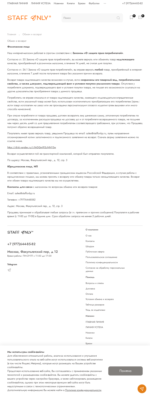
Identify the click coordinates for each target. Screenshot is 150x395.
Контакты (90, 241)
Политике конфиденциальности (83, 390)
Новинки (59, 3)
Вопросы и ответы (95, 283)
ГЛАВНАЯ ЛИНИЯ (17, 3)
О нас (89, 235)
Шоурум (90, 246)
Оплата (89, 294)
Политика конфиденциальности (102, 262)
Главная (11, 34)
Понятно (125, 370)
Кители (71, 3)
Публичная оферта (95, 251)
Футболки (94, 3)
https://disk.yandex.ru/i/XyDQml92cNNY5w (31, 147)
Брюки (81, 3)
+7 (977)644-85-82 (132, 3)
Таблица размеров (95, 304)
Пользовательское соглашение (101, 257)
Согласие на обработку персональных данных (105, 269)
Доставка (90, 288)
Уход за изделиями (95, 310)
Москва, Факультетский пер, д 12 (32, 251)
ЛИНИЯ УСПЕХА (40, 3)
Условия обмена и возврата (100, 299)
